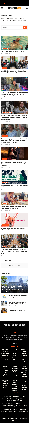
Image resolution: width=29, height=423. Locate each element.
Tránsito (24, 385)
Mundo (24, 351)
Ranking (24, 374)
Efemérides (14, 357)
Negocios (23, 357)
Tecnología (24, 381)
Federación (4, 135)
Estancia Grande (14, 371)
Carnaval (5, 362)
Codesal (5, 366)
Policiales (23, 364)
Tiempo (24, 383)
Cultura (5, 385)
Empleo (14, 362)
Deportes (5, 390)
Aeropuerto (5, 349)
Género (14, 382)
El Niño (4, 246)
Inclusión (14, 390)
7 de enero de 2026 (12, 305)
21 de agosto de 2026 (6, 53)
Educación (4, 203)
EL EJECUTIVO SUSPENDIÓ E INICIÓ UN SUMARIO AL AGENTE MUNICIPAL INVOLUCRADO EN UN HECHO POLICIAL (12, 287)
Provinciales (5, 48)
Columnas (5, 370)
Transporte (24, 387)
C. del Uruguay (5, 357)
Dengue (5, 387)
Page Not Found (8, 13)
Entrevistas (14, 366)
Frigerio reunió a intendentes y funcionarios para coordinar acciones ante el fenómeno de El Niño (14, 251)
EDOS (14, 353)
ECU (14, 351)
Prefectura (24, 368)
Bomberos (5, 355)
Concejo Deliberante (7, 112)
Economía (14, 349)
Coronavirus (5, 383)
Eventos (4, 159)
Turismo (4, 68)
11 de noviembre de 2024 (14, 314)
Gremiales (14, 384)
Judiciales (23, 349)
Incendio (14, 388)
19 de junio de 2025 (6, 291)
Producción (24, 370)
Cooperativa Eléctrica (5, 381)
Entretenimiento (15, 364)
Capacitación (5, 360)
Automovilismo (5, 353)
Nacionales (24, 355)
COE (3, 89)
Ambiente (5, 351)
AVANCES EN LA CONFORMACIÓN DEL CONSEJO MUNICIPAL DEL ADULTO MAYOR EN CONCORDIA (18, 310)
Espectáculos (14, 368)
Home (2, 13)
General (15, 380)
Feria (14, 378)
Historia (14, 386)
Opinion (24, 362)
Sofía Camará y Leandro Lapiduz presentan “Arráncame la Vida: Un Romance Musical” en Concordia (14, 163)
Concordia (4, 182)
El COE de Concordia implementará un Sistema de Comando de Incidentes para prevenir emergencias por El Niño (14, 94)
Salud (23, 379)
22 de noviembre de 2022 (14, 299)
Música (24, 353)
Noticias (24, 360)
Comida (5, 372)
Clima (5, 364)
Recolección (24, 376)
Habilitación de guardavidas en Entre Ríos (13, 51)
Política (24, 366)
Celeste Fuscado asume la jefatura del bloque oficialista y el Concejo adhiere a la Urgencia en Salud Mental (14, 117)
